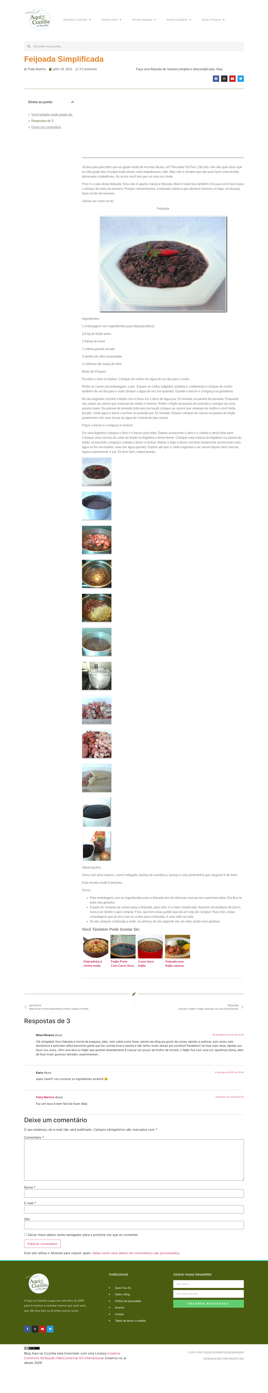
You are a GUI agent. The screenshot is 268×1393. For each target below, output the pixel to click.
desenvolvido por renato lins (224, 1358)
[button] (72, 102)
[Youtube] (232, 79)
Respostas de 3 (42, 121)
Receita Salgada (142, 19)
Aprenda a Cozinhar (75, 19)
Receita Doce (110, 19)
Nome (30, 1187)
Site (27, 1219)
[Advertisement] (51, 198)
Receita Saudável (177, 19)
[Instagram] (224, 79)
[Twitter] (241, 79)
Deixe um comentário (46, 127)
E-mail (30, 1203)
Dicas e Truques (211, 19)
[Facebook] (216, 79)
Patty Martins (45, 1097)
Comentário (34, 1137)
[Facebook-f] (27, 1329)
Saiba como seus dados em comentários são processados (135, 1253)
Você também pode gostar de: (52, 114)
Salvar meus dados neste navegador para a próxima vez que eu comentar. (83, 1234)
